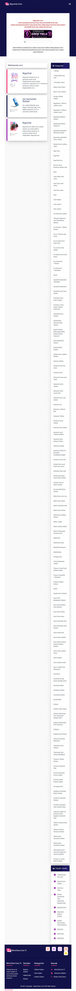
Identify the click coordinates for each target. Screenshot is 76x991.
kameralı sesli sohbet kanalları (58, 433)
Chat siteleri (57, 204)
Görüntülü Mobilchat (59, 286)
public (55, 589)
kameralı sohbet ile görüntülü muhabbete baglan (59, 453)
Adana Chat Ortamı (59, 87)
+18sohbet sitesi (59, 82)
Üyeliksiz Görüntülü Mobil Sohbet (59, 792)
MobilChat (56, 538)
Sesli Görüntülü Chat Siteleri (59, 627)
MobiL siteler (57, 522)
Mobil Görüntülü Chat (60, 505)
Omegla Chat (57, 557)
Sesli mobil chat (58, 633)
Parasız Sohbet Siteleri (58, 583)
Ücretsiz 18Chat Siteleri (58, 760)
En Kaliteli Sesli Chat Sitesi (60, 256)
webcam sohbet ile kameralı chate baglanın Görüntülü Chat (59, 815)
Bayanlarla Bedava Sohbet (59, 118)
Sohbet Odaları (39, 969)
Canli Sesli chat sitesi (58, 185)
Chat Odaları (38, 973)
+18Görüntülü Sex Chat (59, 77)
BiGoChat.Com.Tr (19, 950)
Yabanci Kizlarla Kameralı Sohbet (58, 831)
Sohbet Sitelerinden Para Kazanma (59, 724)
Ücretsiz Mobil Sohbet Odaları (58, 781)
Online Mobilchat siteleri (58, 562)
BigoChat (56, 156)
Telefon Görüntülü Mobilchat (59, 740)
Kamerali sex (57, 405)
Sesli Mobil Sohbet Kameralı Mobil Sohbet (59, 644)
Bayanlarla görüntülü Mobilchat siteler (59, 132)
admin (12, 86)
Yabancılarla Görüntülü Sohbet (59, 844)
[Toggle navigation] (69, 4)
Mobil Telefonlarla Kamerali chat (59, 532)
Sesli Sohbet (57, 658)
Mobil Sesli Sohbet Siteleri (59, 516)
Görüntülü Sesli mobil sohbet (58, 299)
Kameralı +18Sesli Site (59, 410)
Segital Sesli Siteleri (60, 593)
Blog (54, 172)
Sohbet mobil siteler (60, 709)
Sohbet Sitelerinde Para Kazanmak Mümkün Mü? (59, 716)
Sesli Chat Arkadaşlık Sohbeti (59, 599)
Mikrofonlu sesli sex (60, 496)
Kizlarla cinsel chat (59, 460)
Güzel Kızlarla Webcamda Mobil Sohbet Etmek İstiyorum (59, 333)
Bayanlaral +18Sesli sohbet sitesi (59, 104)
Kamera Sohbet (58, 361)
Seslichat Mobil (58, 685)
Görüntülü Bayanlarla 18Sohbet (59, 281)
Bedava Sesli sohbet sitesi (60, 145)
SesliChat (56, 674)
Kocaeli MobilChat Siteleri (59, 490)
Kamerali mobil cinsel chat (58, 392)
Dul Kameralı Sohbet (60, 214)
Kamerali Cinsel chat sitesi (60, 378)
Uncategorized (58, 786)
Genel (55, 275)
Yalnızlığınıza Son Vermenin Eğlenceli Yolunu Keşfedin (59, 852)
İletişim (25, 979)
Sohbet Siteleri (39, 977)
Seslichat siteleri (58, 690)
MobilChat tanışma (59, 547)
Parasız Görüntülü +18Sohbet (59, 576)
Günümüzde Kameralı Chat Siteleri (57, 323)
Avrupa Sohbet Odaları (58, 97)
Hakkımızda (27, 975)
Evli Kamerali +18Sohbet (57, 269)
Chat (54, 195)
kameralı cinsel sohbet (58, 422)
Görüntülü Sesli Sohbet (58, 315)
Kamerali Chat (57, 372)
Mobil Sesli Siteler (59, 510)
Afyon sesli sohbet (59, 92)
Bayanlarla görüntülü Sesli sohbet (59, 138)
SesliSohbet (57, 699)
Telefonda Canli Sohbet (58, 747)
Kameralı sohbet (58, 446)
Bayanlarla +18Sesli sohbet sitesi (59, 111)
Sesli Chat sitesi (58, 616)
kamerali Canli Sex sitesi (59, 367)
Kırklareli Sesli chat (59, 471)
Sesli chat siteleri (59, 612)
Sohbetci (56, 729)
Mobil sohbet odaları (60, 526)
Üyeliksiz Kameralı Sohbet (59, 799)
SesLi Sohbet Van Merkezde (59, 668)
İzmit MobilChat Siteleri (58, 342)
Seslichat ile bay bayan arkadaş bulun (59, 680)
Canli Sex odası (58, 190)
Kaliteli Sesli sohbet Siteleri (60, 355)
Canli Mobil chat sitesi (58, 178)
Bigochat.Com (15, 4)
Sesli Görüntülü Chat (59, 621)
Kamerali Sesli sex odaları (59, 399)
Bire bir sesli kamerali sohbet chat (60, 166)
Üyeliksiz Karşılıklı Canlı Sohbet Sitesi (59, 806)
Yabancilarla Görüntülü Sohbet (59, 837)
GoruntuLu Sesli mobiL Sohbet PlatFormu (58, 307)
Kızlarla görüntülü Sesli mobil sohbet (59, 477)
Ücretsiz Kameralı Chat (59, 767)
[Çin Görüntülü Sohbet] (14, 102)
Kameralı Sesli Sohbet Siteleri (58, 440)
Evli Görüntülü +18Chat (57, 263)
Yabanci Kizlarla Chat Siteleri (60, 824)
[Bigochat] (14, 126)
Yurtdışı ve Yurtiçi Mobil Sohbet (59, 860)
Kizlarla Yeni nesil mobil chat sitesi (59, 465)
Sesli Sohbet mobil (59, 662)
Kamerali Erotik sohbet (58, 385)
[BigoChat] (14, 77)
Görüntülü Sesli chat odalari (59, 292)
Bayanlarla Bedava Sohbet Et (59, 125)
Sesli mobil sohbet (59, 637)
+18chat (56, 71)
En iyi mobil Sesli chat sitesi (59, 242)
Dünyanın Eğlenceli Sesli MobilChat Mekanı (59, 221)
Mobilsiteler (57, 552)
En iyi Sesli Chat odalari (58, 249)
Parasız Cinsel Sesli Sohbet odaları (60, 569)
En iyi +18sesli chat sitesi (59, 235)
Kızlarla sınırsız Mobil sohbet (58, 484)
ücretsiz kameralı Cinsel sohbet (59, 774)
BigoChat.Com (58, 160)
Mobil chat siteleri (59, 501)
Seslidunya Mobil (59, 695)
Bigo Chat (56, 151)
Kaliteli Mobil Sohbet (57, 348)
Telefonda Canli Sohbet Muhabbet (59, 753)
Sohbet (55, 704)
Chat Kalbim (57, 200)
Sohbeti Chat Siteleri (60, 734)
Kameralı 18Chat (58, 416)
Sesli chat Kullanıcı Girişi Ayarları (59, 606)
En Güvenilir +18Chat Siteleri (60, 228)
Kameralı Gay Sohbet (60, 427)
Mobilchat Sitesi (58, 543)
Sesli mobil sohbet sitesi (59, 652)
